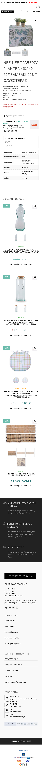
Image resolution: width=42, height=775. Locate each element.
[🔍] (21, 222)
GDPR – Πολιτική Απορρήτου (15, 682)
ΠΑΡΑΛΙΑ (33, 2)
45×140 (24, 157)
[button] (35, 21)
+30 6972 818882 (21, 2)
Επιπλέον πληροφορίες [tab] (15, 138)
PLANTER (25, 167)
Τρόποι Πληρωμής (11, 632)
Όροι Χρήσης (9, 626)
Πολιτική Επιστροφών (12, 644)
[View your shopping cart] (28, 11)
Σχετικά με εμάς (10, 620)
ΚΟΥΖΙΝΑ (22, 128)
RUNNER (15, 128)
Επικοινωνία (8, 676)
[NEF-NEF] (34, 125)
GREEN (24, 178)
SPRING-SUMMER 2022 (30, 152)
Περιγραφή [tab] (9, 146)
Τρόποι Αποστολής (11, 638)
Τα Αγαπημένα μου (11, 670)
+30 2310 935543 (8, 2)
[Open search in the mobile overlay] (21, 11)
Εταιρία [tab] (7, 142)
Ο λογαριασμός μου (11, 659)
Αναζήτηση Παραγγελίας (13, 664)
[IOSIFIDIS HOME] (7, 11)
